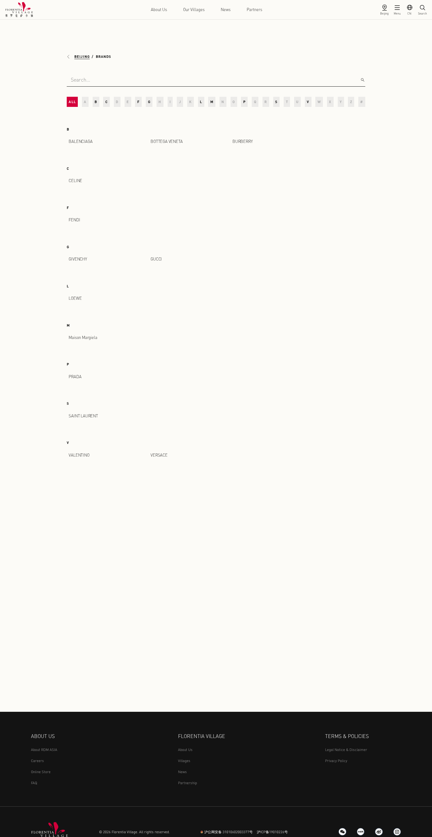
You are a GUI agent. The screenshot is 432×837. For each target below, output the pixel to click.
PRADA (75, 376)
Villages (184, 760)
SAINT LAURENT (83, 415)
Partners (254, 9)
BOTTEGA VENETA (166, 141)
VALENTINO (79, 455)
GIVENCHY (78, 259)
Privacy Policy (336, 760)
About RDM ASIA (44, 749)
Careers (37, 760)
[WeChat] (342, 832)
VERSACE (159, 455)
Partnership (187, 782)
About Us (159, 9)
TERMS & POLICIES (347, 736)
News (226, 9)
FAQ (34, 782)
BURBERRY (242, 141)
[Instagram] (397, 832)
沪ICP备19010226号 (272, 831)
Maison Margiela (83, 337)
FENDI (74, 219)
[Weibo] (379, 832)
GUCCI (156, 259)
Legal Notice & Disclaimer (346, 749)
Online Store (41, 771)
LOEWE (75, 298)
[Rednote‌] (361, 832)
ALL (72, 101)
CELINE (75, 180)
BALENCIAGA (80, 141)
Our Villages (194, 9)
